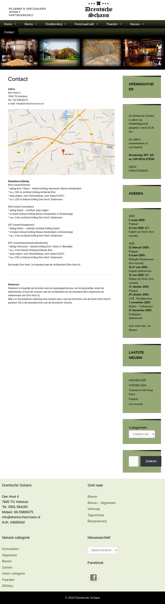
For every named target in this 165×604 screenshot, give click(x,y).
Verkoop (94, 509)
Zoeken (151, 461)
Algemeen (9, 555)
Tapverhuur (96, 515)
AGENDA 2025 (137, 380)
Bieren (29, 24)
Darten (7, 567)
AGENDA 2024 (137, 385)
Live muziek (136, 404)
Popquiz (133, 399)
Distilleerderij (53, 24)
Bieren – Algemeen (102, 503)
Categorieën (138, 428)
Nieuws (135, 24)
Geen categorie (13, 573)
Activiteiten (10, 549)
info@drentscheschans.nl (30, 103)
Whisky (7, 586)
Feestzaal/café (84, 24)
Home (8, 24)
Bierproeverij (97, 521)
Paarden (112, 24)
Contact (9, 32)
